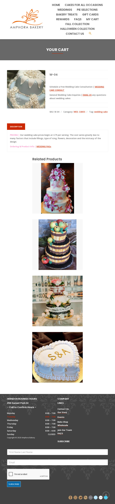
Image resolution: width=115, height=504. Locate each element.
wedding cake (101, 111)
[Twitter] (80, 497)
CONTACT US (75, 34)
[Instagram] (75, 497)
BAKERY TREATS (67, 14)
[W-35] (53, 182)
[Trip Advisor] (85, 497)
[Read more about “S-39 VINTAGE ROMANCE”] (62, 351)
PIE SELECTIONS (87, 10)
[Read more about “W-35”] (62, 182)
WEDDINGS (64, 10)
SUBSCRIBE (14, 484)
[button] (90, 33)
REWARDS (62, 19)
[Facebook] (70, 497)
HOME (56, 5)
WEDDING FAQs (43, 146)
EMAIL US (87, 95)
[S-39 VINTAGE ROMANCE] (53, 351)
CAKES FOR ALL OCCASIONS (84, 5)
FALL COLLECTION (77, 24)
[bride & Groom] (90, 497)
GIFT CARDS (90, 14)
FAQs (77, 19)
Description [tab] (16, 126)
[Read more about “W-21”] (62, 295)
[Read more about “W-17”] (62, 239)
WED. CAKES (79, 111)
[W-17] (53, 239)
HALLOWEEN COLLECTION (77, 29)
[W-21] (53, 295)
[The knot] (95, 497)
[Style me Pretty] (100, 497)
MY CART (92, 19)
